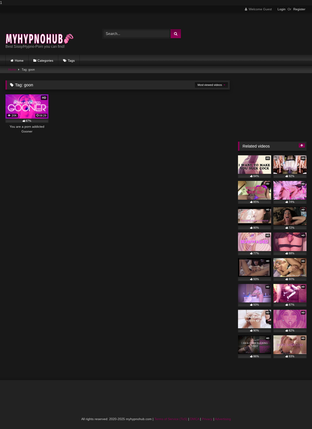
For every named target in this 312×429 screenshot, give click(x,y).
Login (282, 9)
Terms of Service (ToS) (170, 419)
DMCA (194, 419)
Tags (71, 60)
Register (299, 9)
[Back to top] (298, 416)
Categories (45, 60)
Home (19, 60)
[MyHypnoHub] (39, 30)
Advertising (223, 419)
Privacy (207, 419)
